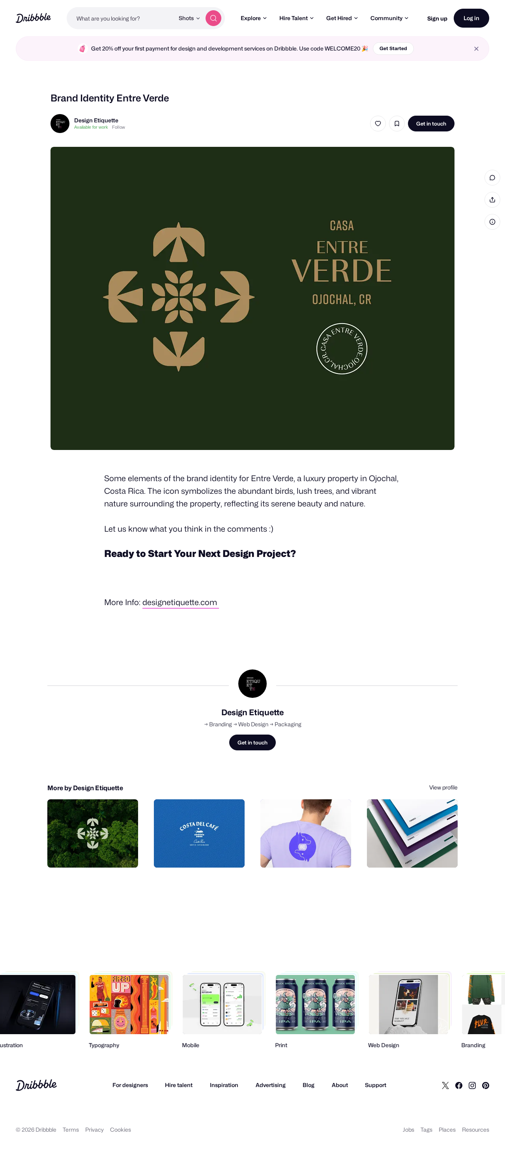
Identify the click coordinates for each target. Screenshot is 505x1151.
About (340, 1085)
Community (386, 18)
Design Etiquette (96, 120)
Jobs (408, 1129)
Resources (475, 1129)
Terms (71, 1129)
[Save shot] (397, 123)
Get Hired (339, 18)
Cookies (120, 1129)
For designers (130, 1085)
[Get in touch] (92, 853)
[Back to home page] (33, 18)
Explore (251, 18)
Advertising (271, 1085)
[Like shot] (378, 123)
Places (447, 1129)
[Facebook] (458, 1085)
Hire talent (179, 1085)
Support (375, 1085)
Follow (118, 127)
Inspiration (224, 1085)
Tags (426, 1129)
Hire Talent (293, 18)
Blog (308, 1085)
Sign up (437, 18)
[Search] (213, 18)
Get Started (393, 48)
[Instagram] (472, 1085)
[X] (445, 1085)
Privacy (94, 1129)
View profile (443, 787)
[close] (476, 49)
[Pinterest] (485, 1085)
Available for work (91, 127)
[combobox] (120, 18)
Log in (471, 18)
